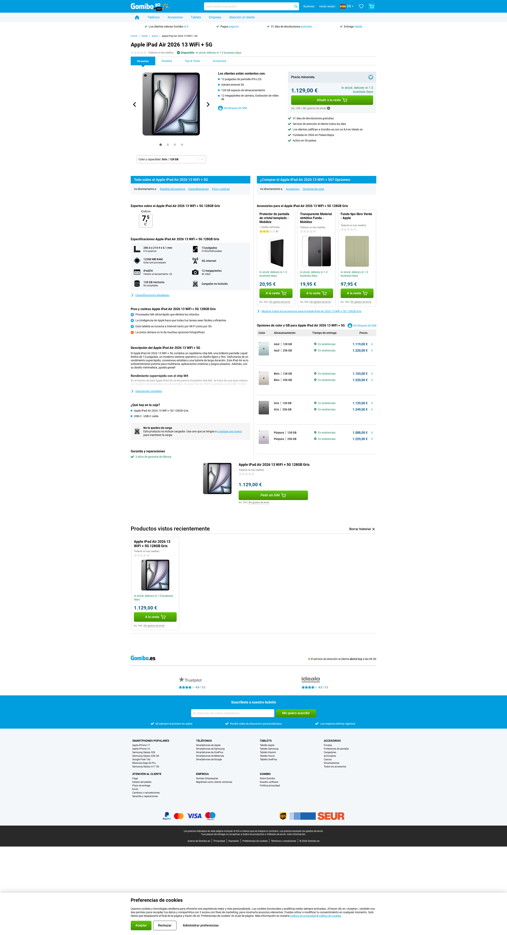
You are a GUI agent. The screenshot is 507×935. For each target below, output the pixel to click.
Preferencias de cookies (255, 841)
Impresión (233, 841)
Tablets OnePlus (268, 759)
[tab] (160, 144)
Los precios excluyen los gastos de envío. (301, 831)
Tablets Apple (267, 745)
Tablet (144, 36)
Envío (135, 789)
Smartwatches (331, 763)
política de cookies (330, 915)
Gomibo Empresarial (207, 778)
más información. (296, 834)
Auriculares (330, 756)
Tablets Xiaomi (268, 752)
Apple (155, 36)
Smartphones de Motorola (210, 756)
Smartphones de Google (209, 759)
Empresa (215, 17)
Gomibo (265, 774)
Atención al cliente (242, 17)
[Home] (137, 17)
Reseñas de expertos (172, 189)
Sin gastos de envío (279, 302)
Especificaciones (198, 189)
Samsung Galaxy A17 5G (145, 766)
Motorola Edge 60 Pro (144, 763)
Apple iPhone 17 (141, 745)
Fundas (328, 745)
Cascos (328, 759)
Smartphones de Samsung (210, 748)
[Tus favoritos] (361, 6)
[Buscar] (296, 6)
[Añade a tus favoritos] (370, 77)
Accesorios (175, 17)
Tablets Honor (267, 756)
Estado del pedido (142, 782)
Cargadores (330, 752)
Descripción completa (148, 391)
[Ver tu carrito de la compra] (371, 6)
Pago (135, 778)
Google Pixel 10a (141, 759)
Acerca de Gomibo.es (199, 841)
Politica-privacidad (270, 785)
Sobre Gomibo (267, 778)
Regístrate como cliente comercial (214, 782)
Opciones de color (313, 189)
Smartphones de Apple (208, 745)
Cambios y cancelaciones (146, 792)
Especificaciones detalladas (152, 295)
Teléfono (153, 17)
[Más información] (328, 108)
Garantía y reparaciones (145, 796)
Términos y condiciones (283, 841)
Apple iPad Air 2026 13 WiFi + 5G (179, 36)
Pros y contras (221, 189)
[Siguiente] (208, 104)
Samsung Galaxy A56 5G (145, 756)
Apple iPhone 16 (141, 748)
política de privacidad (303, 915)
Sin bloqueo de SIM (235, 108)
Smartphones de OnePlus (209, 752)
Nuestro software (269, 782)
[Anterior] (135, 104)
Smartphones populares (150, 740)
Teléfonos (204, 740)
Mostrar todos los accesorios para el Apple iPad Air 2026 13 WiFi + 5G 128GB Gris (311, 311)
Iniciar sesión (327, 6)
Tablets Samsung (269, 748)
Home (134, 36)
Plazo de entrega (141, 785)
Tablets (196, 17)
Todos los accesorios (335, 766)
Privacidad (219, 841)
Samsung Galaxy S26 (143, 752)
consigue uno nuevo (229, 431)
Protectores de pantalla (336, 748)
